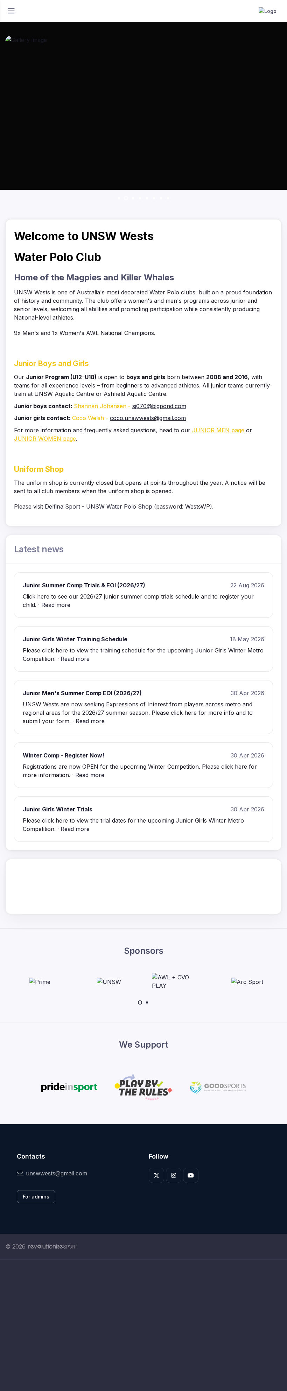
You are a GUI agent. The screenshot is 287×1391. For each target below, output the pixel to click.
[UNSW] (109, 981)
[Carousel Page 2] (147, 1002)
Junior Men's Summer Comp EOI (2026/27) (82, 693)
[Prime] (39, 981)
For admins (36, 1197)
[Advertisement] (143, 1325)
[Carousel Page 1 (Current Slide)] (140, 1002)
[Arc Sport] (247, 981)
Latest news (39, 549)
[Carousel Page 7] (161, 198)
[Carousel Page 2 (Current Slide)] (126, 198)
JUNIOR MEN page (218, 430)
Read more (55, 604)
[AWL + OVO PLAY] (178, 981)
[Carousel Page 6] (154, 198)
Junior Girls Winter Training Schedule (75, 639)
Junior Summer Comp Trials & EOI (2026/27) (84, 585)
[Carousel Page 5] (147, 198)
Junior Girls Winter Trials (57, 809)
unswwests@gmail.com (56, 1173)
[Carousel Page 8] (168, 198)
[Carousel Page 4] (140, 198)
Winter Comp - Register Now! (63, 755)
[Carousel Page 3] (133, 198)
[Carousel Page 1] (119, 198)
